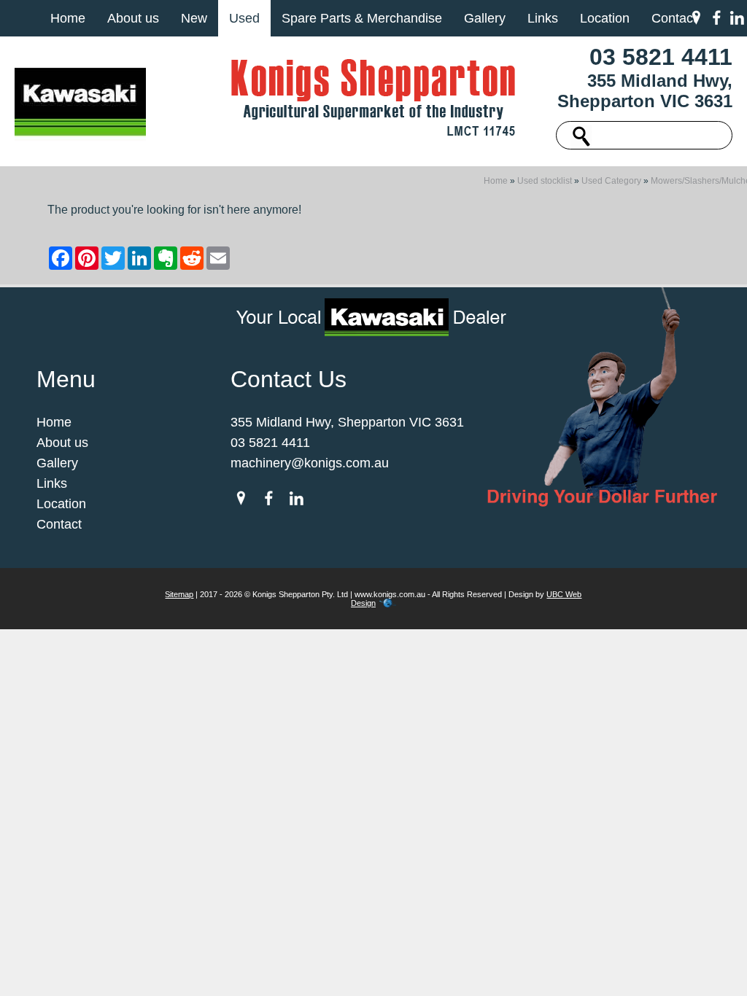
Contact (674, 18)
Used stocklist (544, 181)
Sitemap (179, 594)
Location (605, 18)
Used (244, 18)
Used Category (611, 181)
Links (542, 18)
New (194, 18)
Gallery (485, 18)
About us (133, 18)
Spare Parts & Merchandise (362, 18)
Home (67, 18)
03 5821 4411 (660, 57)
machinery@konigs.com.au (310, 463)
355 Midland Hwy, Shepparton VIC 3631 (644, 91)
